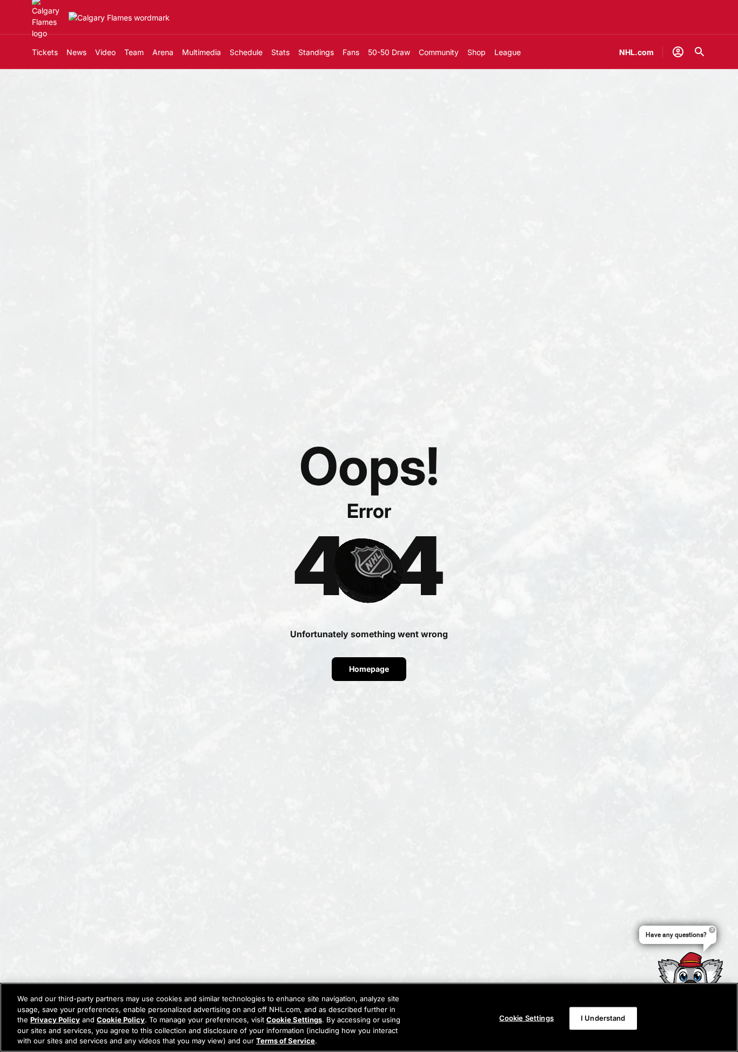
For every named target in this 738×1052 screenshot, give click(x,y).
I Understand (603, 1018)
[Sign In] (678, 51)
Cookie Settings (294, 1019)
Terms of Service (285, 1040)
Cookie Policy (121, 1019)
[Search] (699, 51)
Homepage (369, 668)
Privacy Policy (55, 1019)
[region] (369, 1017)
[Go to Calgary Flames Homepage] (119, 17)
